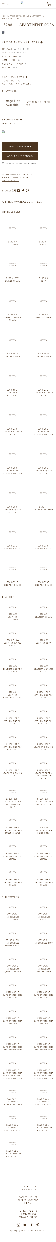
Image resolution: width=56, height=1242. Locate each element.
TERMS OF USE (28, 1213)
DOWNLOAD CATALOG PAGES (17, 174)
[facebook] (23, 191)
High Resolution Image (15, 177)
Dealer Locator (28, 1200)
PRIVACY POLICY (28, 1216)
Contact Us (28, 1186)
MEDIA (28, 1203)
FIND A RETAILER (10, 180)
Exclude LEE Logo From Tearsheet (23, 163)
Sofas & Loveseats (33, 16)
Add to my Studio (20, 156)
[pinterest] (27, 191)
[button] (3, 4)
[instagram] (14, 191)
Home (5, 16)
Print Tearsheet (20, 146)
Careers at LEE (28, 1196)
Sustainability (28, 1210)
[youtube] (19, 191)
